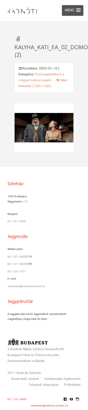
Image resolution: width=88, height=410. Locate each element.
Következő (61, 131)
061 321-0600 (17, 221)
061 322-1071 (17, 271)
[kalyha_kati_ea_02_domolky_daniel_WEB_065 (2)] (44, 127)
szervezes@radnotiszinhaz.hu (26, 286)
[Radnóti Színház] (18, 9)
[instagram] (77, 401)
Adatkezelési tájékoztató (62, 379)
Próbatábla (72, 385)
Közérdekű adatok (25, 379)
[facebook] (65, 401)
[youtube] (71, 401)
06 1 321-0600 (17, 399)
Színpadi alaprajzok (43, 385)
